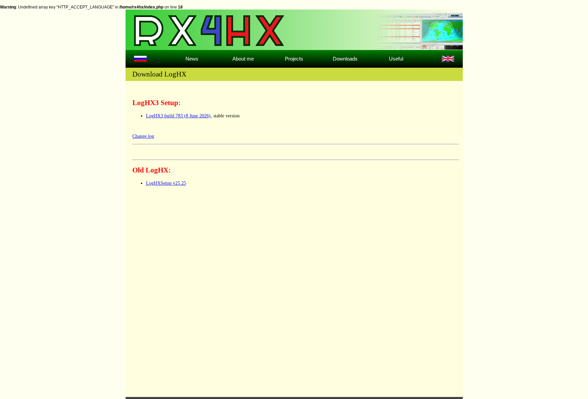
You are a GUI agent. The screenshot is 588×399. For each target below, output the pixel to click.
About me (243, 59)
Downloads (345, 59)
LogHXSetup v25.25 (166, 183)
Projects (294, 59)
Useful (396, 59)
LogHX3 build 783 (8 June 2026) (178, 115)
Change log (143, 136)
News (191, 59)
